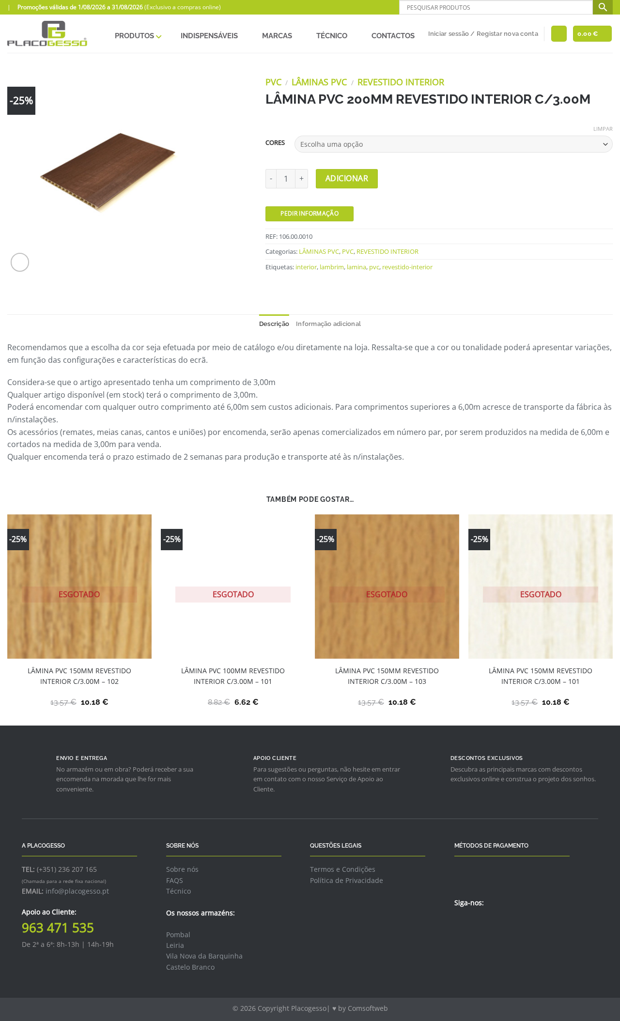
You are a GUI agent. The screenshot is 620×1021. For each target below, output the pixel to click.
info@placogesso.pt (77, 891)
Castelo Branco (190, 967)
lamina (356, 267)
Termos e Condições (342, 869)
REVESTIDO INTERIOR (400, 82)
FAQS (174, 880)
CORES (275, 142)
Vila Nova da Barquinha (204, 955)
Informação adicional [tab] (328, 323)
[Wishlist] (559, 34)
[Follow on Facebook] (460, 923)
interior (306, 267)
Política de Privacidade (346, 880)
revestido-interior (407, 267)
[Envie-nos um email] (484, 923)
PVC (273, 82)
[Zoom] (20, 262)
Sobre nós (182, 869)
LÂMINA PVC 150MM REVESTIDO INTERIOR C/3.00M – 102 (79, 676)
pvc (374, 267)
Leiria (175, 945)
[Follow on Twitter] (472, 923)
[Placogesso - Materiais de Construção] (47, 33)
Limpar (603, 128)
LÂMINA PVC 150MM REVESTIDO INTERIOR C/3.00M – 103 (387, 676)
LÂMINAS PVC (319, 82)
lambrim (332, 267)
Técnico (178, 891)
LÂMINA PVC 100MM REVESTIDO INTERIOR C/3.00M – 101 (233, 676)
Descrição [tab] (274, 323)
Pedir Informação (309, 213)
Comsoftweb (368, 1008)
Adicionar (347, 178)
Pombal (178, 934)
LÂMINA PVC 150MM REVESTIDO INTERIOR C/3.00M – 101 (540, 676)
